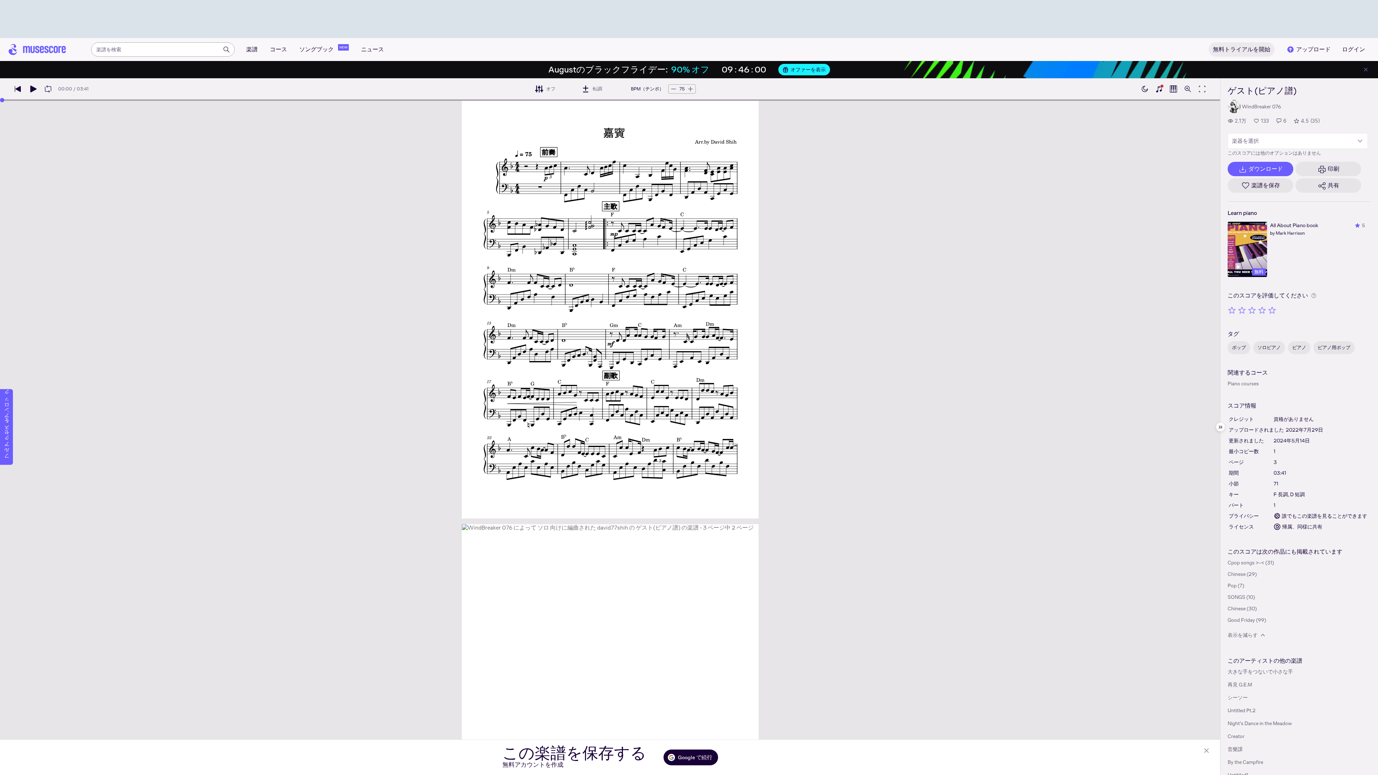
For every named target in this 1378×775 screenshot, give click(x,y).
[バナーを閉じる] (1365, 69)
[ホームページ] (37, 49)
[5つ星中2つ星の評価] (1242, 310)
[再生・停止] (33, 89)
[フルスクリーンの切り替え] (1202, 89)
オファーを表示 (808, 69)
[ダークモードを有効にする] (1145, 89)
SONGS (1236, 597)
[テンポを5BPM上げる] (690, 89)
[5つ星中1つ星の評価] (1232, 310)
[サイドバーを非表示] (1220, 427)
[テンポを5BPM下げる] (673, 89)
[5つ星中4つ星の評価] (1262, 310)
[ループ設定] (48, 89)
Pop (1232, 585)
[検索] (226, 49)
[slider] (2, 100)
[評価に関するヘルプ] (1313, 295)
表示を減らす (1243, 635)
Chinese (1237, 574)
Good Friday (1241, 620)
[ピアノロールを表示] (1173, 89)
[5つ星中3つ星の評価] (1252, 310)
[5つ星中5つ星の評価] (1272, 310)
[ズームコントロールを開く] (1188, 89)
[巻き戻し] (18, 89)
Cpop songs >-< (1246, 562)
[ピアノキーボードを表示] (1159, 89)
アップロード (1313, 49)
